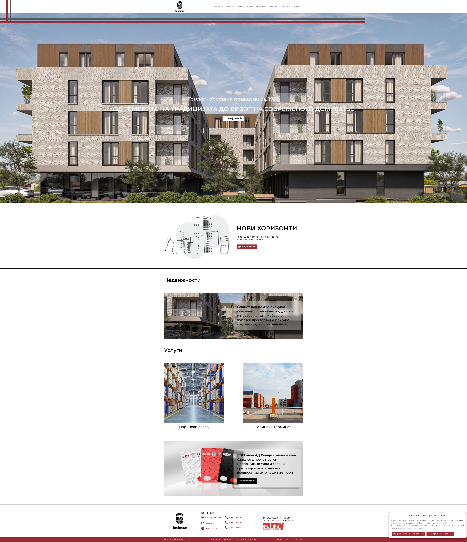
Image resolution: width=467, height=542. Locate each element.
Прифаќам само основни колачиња (408, 534)
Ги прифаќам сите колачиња (440, 534)
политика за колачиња (413, 528)
